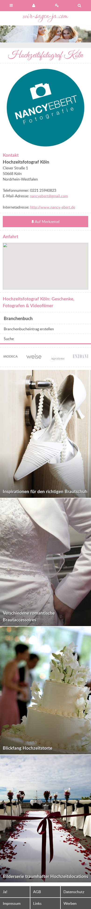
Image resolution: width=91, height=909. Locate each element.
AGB (37, 891)
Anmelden (34, 5)
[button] (45, 263)
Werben (70, 903)
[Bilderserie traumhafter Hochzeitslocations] (45, 819)
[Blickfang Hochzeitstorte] (45, 690)
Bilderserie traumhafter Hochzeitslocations (45, 876)
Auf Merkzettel (47, 221)
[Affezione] (57, 361)
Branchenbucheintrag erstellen (29, 328)
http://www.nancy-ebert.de (52, 207)
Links (37, 903)
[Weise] (34, 356)
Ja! (5, 891)
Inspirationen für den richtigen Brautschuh (45, 491)
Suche (9, 338)
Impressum (12, 903)
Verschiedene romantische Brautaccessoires (29, 616)
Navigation (11, 5)
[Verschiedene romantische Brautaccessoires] (45, 562)
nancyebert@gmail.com (49, 196)
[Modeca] (10, 357)
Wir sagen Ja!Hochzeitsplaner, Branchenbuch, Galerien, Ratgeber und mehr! (45, 18)
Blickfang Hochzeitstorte (27, 748)
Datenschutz (73, 891)
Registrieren (57, 5)
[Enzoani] (80, 356)
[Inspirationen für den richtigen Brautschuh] (45, 434)
